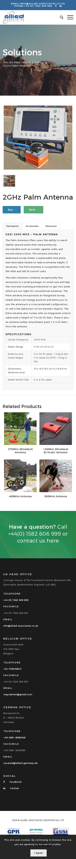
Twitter (14, 788)
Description (12, 226)
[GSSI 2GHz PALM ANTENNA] (38, 137)
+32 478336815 (12, 668)
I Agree (38, 853)
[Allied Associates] (31, 17)
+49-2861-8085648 (14, 737)
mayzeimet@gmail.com (17, 694)
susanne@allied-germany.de (20, 763)
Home (26, 62)
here (53, 540)
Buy (11, 209)
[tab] (12, 226)
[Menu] (68, 17)
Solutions (22, 52)
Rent (32, 209)
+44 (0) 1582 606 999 (38, 5)
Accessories (32, 226)
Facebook (15, 781)
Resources (51, 226)
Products (41, 62)
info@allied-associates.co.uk (42, 3)
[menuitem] (68, 17)
